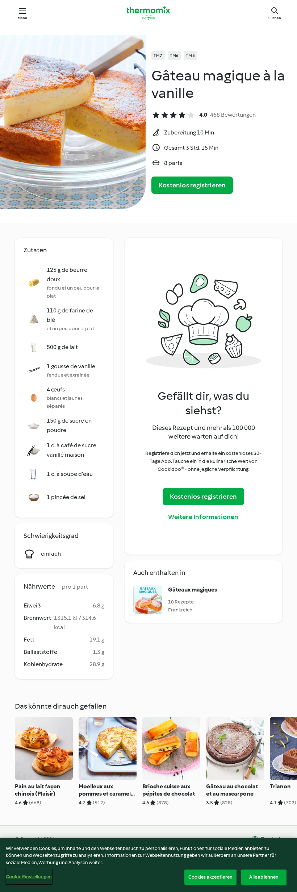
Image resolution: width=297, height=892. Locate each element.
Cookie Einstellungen (29, 876)
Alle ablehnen (264, 877)
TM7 (158, 55)
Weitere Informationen (203, 517)
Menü (23, 18)
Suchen (274, 18)
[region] (148, 865)
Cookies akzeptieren (210, 877)
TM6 (174, 55)
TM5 (190, 55)
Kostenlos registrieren (192, 185)
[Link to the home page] (148, 13)
